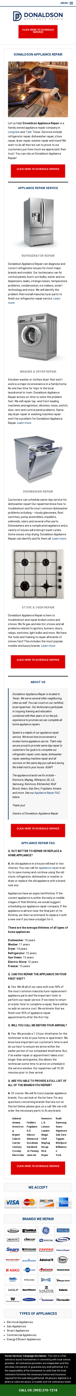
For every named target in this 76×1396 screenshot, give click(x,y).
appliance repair (49, 867)
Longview (14, 131)
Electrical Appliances (20, 1322)
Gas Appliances (16, 1326)
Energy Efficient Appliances (24, 1339)
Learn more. (24, 422)
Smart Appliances (18, 1330)
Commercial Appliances (21, 1335)
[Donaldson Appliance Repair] (38, 16)
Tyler (29, 131)
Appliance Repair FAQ (47, 792)
